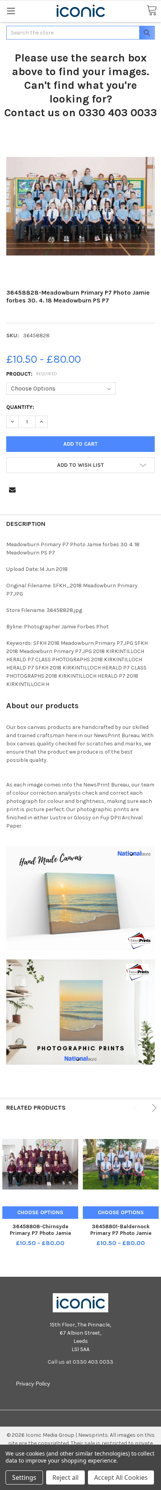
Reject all (65, 1477)
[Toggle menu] (10, 11)
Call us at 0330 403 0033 (80, 1362)
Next (153, 1108)
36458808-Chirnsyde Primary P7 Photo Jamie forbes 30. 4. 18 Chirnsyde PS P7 (40, 1237)
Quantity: (20, 407)
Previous (137, 1108)
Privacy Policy (33, 1383)
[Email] (12, 490)
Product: (31, 374)
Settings (24, 1477)
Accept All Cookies (121, 1477)
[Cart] (151, 11)
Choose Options (40, 1212)
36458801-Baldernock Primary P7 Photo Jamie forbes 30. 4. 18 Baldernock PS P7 (121, 1237)
